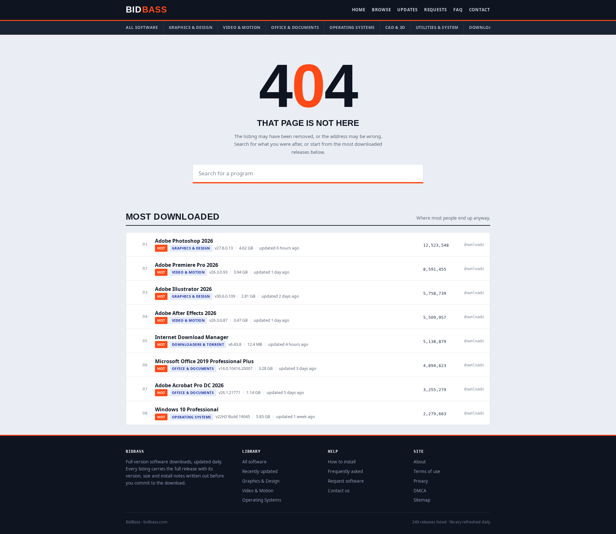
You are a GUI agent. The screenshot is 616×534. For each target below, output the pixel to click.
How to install (341, 462)
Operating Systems (352, 27)
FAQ (457, 10)
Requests (435, 10)
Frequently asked (345, 471)
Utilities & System (437, 27)
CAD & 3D (395, 27)
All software (142, 27)
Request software (346, 481)
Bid (146, 9)
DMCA (420, 491)
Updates (407, 10)
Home (358, 10)
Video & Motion (242, 27)
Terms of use (427, 471)
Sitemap (422, 500)
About (420, 462)
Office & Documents (295, 27)
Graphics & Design (191, 27)
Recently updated (260, 471)
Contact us (338, 491)
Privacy (421, 481)
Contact (479, 10)
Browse (381, 10)
